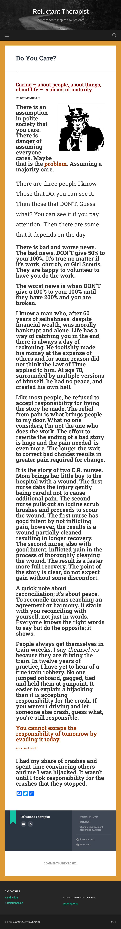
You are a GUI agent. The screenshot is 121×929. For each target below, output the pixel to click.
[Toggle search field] (114, 35)
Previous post (87, 839)
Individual (85, 821)
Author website (30, 824)
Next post (85, 844)
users (98, 829)
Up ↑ (113, 921)
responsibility (87, 829)
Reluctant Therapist (60, 11)
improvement (96, 827)
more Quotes (70, 903)
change (84, 827)
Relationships (15, 902)
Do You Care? (36, 58)
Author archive (23, 824)
